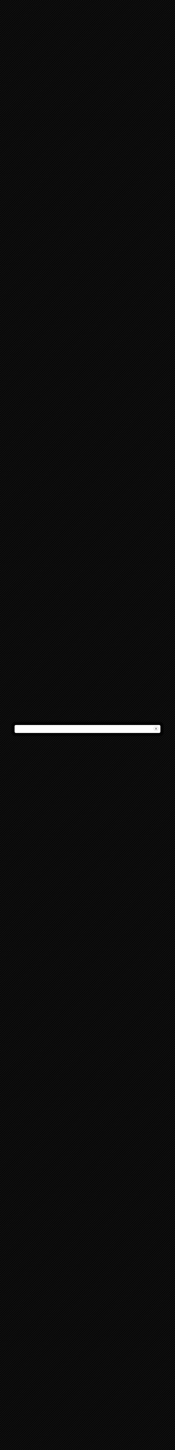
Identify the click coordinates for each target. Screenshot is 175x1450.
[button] (168, 706)
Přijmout (87, 729)
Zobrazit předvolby (87, 742)
